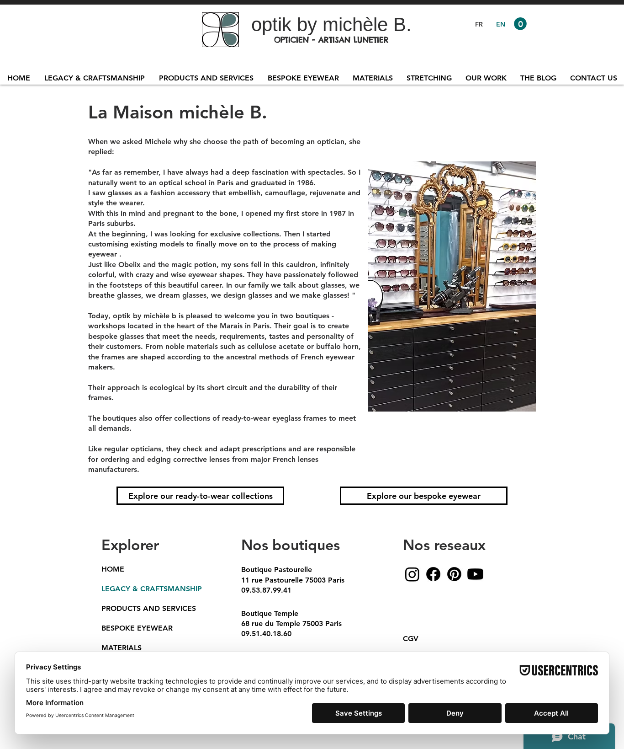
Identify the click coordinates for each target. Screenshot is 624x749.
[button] (520, 23)
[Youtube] (475, 574)
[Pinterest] (454, 574)
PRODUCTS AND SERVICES (148, 608)
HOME (112, 569)
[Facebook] (433, 574)
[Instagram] (412, 574)
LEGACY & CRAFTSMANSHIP (148, 588)
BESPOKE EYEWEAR (137, 628)
